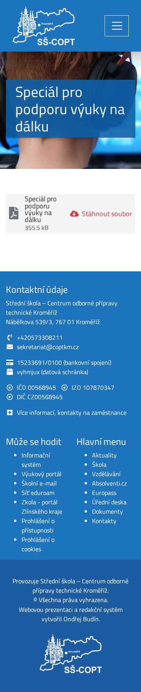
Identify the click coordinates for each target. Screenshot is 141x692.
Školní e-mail (39, 483)
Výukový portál (41, 474)
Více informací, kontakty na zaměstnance (72, 412)
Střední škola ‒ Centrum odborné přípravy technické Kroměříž (80, 585)
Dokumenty (107, 511)
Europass (104, 492)
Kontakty (104, 520)
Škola (99, 464)
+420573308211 (40, 337)
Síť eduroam (38, 492)
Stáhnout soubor (107, 213)
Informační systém (36, 459)
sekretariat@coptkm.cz (48, 346)
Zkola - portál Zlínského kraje (42, 506)
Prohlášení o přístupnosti (38, 525)
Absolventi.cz (109, 483)
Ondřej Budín (81, 619)
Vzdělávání (106, 474)
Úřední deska (109, 502)
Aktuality (104, 455)
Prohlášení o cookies (38, 544)
